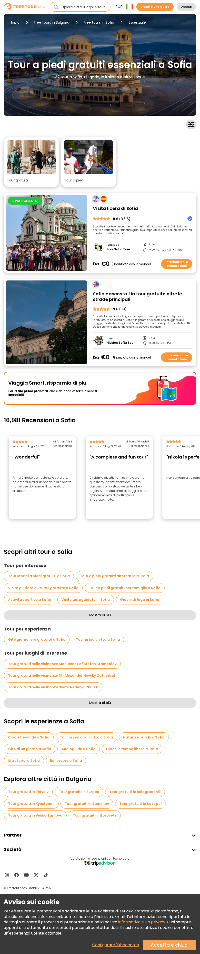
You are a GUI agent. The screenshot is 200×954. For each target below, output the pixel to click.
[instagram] (7, 875)
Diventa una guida (155, 7)
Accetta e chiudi (170, 945)
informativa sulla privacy (141, 922)
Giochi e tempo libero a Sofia (132, 749)
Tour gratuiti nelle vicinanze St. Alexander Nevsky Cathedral (61, 675)
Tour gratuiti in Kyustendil (31, 803)
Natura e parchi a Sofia (144, 737)
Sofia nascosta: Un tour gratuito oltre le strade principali (137, 296)
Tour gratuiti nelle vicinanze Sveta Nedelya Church (53, 687)
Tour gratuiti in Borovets (95, 815)
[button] (31, 162)
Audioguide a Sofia (78, 749)
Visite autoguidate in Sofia (85, 599)
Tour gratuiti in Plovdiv (28, 791)
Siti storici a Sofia (24, 760)
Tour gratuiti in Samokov (87, 803)
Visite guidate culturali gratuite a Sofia (43, 587)
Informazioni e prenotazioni (176, 264)
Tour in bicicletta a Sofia (98, 639)
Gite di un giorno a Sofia (29, 749)
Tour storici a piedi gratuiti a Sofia (39, 576)
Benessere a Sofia (66, 760)
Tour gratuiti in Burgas (79, 791)
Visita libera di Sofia (115, 208)
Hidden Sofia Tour (121, 342)
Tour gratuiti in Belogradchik (135, 791)
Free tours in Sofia (99, 22)
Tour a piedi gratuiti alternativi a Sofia (114, 576)
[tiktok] (46, 875)
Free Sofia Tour (118, 249)
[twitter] (36, 875)
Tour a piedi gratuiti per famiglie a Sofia (124, 587)
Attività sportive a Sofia (29, 599)
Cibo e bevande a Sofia (29, 737)
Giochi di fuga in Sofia (139, 599)
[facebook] (17, 875)
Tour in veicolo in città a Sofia (86, 737)
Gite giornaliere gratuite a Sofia (37, 639)
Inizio (15, 22)
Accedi (186, 7)
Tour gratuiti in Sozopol (140, 803)
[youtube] (26, 875)
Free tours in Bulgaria (51, 22)
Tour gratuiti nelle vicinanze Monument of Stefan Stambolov (62, 663)
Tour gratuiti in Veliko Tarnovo (35, 815)
